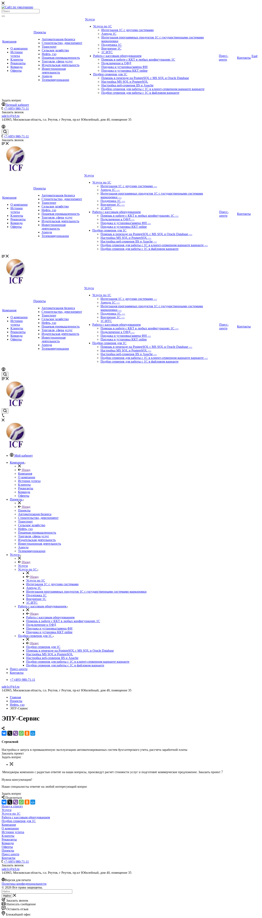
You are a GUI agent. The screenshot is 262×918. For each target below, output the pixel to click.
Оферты (16, 70)
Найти (7, 895)
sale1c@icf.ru (10, 116)
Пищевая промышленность (61, 57)
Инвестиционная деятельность (54, 70)
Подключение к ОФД (116, 63)
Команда (16, 67)
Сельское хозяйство (55, 50)
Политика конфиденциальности (24, 883)
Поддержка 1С (111, 45)
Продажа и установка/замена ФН (124, 67)
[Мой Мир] (32, 733)
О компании (19, 48)
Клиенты (16, 59)
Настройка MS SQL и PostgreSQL (124, 81)
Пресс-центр (223, 57)
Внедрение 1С (111, 48)
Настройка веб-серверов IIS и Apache (127, 85)
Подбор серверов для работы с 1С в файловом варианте (140, 92)
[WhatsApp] (21, 733)
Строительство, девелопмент (62, 43)
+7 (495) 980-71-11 (16, 108)
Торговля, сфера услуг (57, 61)
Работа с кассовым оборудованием (117, 56)
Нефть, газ (49, 54)
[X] (9, 733)
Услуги (90, 19)
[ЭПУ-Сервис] (11, 764)
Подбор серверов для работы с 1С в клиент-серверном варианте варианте (152, 89)
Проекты (40, 32)
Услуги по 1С (102, 26)
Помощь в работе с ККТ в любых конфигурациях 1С (138, 59)
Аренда (47, 76)
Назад (25, 470)
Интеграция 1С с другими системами (127, 30)
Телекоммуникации (55, 80)
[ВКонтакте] (4, 733)
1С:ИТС (107, 52)
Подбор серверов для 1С (110, 74)
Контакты (244, 57)
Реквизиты (18, 63)
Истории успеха (16, 54)
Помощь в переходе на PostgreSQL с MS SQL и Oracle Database (145, 78)
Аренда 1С (108, 33)
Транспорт (49, 46)
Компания (9, 41)
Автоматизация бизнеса (58, 39)
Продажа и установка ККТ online (124, 70)
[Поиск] (3, 16)
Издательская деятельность (60, 65)
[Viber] (15, 733)
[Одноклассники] (27, 733)
